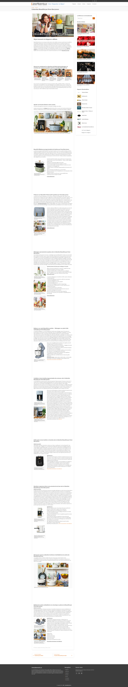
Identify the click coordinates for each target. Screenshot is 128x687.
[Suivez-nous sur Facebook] (79, 673)
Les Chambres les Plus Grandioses (83, 84)
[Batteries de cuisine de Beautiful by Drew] (53, 575)
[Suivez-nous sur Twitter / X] (77, 673)
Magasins (74, 3)
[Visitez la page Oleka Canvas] (79, 123)
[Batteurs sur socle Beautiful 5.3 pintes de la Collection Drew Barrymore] (40, 350)
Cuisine (49, 647)
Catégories (89, 3)
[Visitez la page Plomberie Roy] (79, 104)
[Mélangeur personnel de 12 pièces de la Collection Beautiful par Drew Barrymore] (40, 271)
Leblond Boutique (85, 119)
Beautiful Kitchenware (42, 203)
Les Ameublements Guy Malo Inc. (88, 126)
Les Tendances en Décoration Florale (84, 59)
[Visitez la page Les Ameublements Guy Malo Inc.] (79, 127)
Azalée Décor (84, 115)
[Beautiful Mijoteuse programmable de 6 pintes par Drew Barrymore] (40, 166)
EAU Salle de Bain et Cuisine (87, 107)
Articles (83, 3)
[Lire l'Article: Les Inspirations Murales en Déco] (86, 28)
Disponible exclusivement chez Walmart (54, 359)
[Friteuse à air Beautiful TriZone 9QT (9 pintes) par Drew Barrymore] (40, 211)
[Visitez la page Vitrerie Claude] (79, 100)
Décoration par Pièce (44, 647)
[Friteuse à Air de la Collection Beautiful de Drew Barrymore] (37, 73)
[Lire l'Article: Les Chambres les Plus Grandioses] (86, 79)
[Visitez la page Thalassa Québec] (79, 92)
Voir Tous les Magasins (86, 130)
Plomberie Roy (84, 103)
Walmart (46, 108)
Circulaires (94, 3)
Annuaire (79, 3)
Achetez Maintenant (50, 176)
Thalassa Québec (85, 92)
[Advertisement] (53, 58)
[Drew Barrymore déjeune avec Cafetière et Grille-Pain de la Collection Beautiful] (45, 73)
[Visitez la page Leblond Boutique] (79, 119)
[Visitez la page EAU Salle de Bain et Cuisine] (79, 107)
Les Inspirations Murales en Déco (83, 33)
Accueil (33, 7)
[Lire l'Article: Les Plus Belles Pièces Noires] (86, 66)
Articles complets (37, 647)
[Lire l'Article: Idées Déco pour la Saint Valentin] (86, 40)
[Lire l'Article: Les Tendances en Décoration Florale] (86, 53)
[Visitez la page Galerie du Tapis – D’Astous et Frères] (79, 111)
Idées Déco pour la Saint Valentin (83, 46)
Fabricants (67, 671)
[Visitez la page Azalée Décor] (79, 115)
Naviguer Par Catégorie (86, 132)
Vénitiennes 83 (84, 96)
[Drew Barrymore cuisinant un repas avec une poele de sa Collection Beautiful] (61, 73)
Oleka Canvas (84, 123)
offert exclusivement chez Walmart (65, 523)
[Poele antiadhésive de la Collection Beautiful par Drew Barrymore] (68, 73)
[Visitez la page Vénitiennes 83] (79, 96)
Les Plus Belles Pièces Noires (82, 72)
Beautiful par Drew (65, 50)
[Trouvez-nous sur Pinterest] (82, 673)
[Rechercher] (94, 18)
